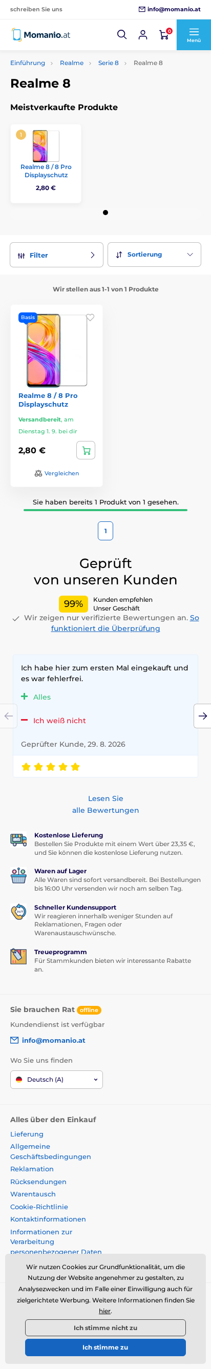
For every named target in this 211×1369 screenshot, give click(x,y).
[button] (122, 34)
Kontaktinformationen (48, 1219)
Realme (71, 63)
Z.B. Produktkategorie (72, 71)
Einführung (27, 63)
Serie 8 (108, 63)
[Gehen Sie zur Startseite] (41, 35)
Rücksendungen (38, 1181)
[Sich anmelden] (143, 34)
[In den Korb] (86, 450)
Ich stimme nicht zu (105, 1328)
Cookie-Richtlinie (39, 1207)
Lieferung (27, 1134)
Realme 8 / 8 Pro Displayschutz (46, 171)
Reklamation (32, 1169)
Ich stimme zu (105, 1347)
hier (105, 1311)
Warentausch (33, 1194)
